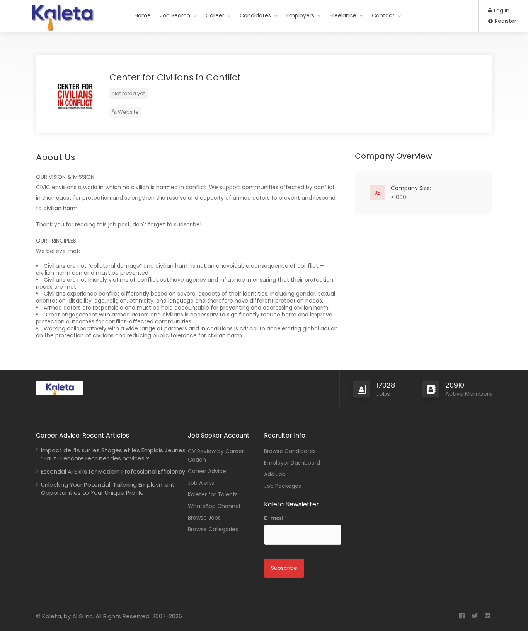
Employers (300, 15)
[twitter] (474, 616)
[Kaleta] (62, 28)
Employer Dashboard (292, 463)
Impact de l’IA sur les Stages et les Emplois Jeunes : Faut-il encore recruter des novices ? (113, 454)
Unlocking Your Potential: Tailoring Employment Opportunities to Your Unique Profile (108, 489)
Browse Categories (213, 529)
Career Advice (207, 471)
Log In (500, 10)
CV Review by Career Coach (216, 455)
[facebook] (462, 616)
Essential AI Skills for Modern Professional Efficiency (113, 471)
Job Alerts (201, 483)
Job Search (175, 15)
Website (128, 112)
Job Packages (282, 486)
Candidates (255, 15)
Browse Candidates (290, 451)
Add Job (275, 474)
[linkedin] (487, 616)
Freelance (343, 15)
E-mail (275, 518)
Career (215, 15)
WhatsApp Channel (214, 506)
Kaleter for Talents (213, 494)
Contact (383, 15)
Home (143, 15)
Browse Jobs (204, 518)
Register (504, 21)
